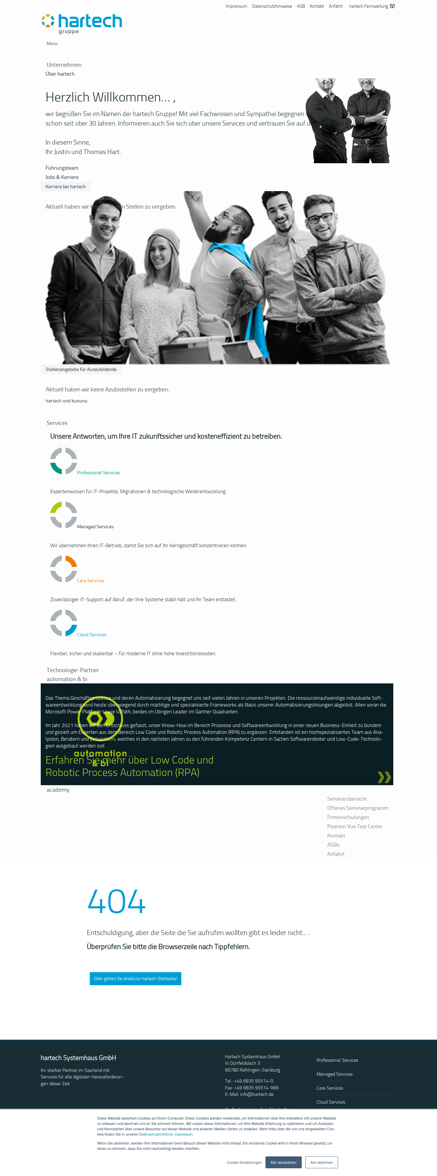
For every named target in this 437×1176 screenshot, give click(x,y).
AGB (301, 6)
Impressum (184, 1134)
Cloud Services (331, 1102)
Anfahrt (336, 6)
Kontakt (317, 6)
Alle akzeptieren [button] (284, 1162)
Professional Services (337, 1060)
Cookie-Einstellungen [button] (244, 1162)
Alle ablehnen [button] (321, 1162)
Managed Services (335, 1074)
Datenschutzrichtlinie (156, 1134)
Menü (52, 43)
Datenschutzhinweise (272, 6)
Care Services (330, 1088)
